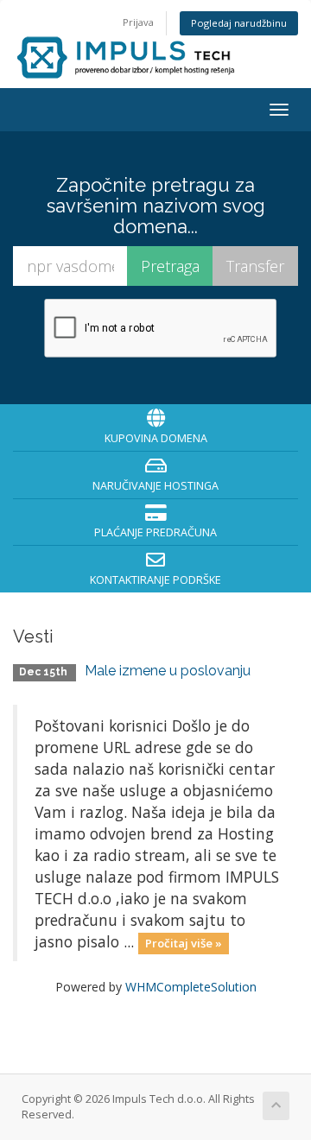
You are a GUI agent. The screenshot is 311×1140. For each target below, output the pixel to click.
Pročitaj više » (183, 943)
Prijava (138, 22)
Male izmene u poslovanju (168, 670)
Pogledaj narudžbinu (239, 22)
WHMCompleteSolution (191, 986)
